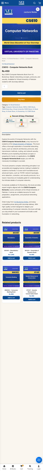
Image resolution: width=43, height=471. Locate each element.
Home (4, 58)
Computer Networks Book (14, 107)
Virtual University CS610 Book (22, 109)
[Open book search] (34, 3)
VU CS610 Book (30, 111)
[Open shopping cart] (40, 3)
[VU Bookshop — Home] (21, 3)
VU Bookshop (20, 111)
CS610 (25, 107)
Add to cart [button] (11, 258)
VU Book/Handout (13, 58)
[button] (38, 9)
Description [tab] (6, 134)
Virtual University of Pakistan (22, 144)
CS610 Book (31, 107)
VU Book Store (10, 111)
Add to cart (21, 93)
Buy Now (21, 99)
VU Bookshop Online (21, 202)
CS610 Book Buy (7, 109)
